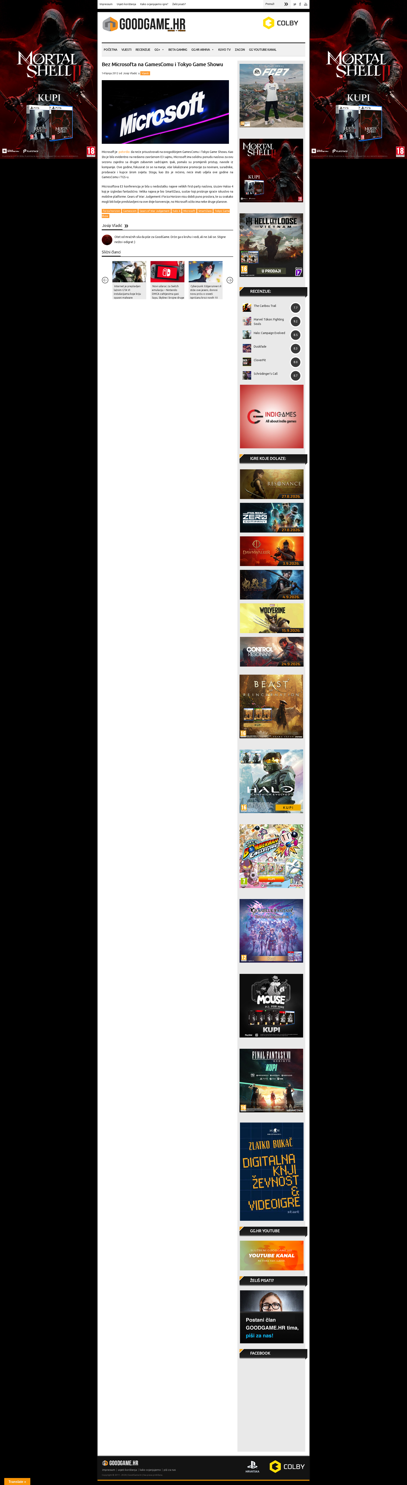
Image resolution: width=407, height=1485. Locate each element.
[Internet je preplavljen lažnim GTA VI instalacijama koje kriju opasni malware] (129, 271)
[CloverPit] (245, 362)
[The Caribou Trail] (245, 307)
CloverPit (260, 360)
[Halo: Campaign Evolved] (245, 334)
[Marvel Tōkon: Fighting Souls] (245, 321)
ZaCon (240, 49)
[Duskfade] (245, 348)
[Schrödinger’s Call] (245, 375)
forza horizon (111, 211)
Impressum (106, 4)
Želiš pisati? (179, 4)
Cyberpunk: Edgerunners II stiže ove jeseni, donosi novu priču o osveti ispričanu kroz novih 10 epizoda (205, 294)
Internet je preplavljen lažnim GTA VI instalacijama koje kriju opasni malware (127, 292)
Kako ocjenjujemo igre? (154, 4)
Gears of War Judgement (155, 211)
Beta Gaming (178, 49)
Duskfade (260, 346)
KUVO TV (224, 49)
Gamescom (130, 211)
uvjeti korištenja (127, 1469)
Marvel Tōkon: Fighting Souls (269, 322)
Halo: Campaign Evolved (269, 333)
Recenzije (143, 49)
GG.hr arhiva (200, 49)
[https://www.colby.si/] (255, 28)
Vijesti (126, 49)
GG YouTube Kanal (262, 49)
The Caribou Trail (265, 306)
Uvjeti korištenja (126, 4)
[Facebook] (300, 5)
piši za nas (170, 1469)
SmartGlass (205, 211)
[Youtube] (305, 5)
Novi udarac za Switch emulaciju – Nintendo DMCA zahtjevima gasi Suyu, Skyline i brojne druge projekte (168, 294)
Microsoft (189, 211)
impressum (108, 1469)
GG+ (157, 49)
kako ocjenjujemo (150, 1469)
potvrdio (124, 152)
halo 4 (176, 211)
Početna (110, 49)
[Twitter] (294, 5)
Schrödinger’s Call (266, 373)
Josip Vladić (130, 73)
